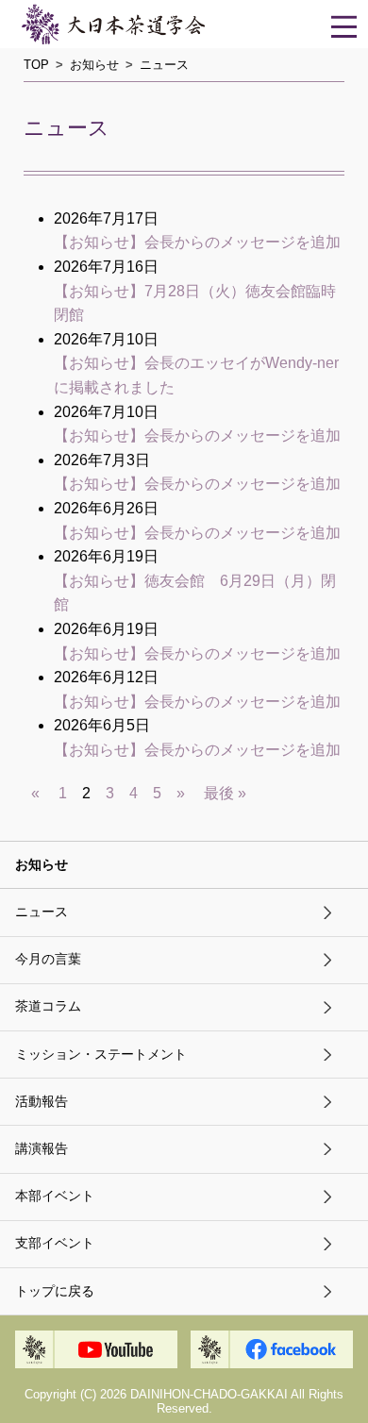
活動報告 (41, 1102)
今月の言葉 (48, 959)
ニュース (41, 912)
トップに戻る (54, 1291)
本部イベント (54, 1196)
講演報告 (41, 1149)
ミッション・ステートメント (101, 1054)
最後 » (225, 793)
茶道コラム (48, 1006)
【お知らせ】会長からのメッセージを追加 (197, 242)
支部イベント (54, 1243)
